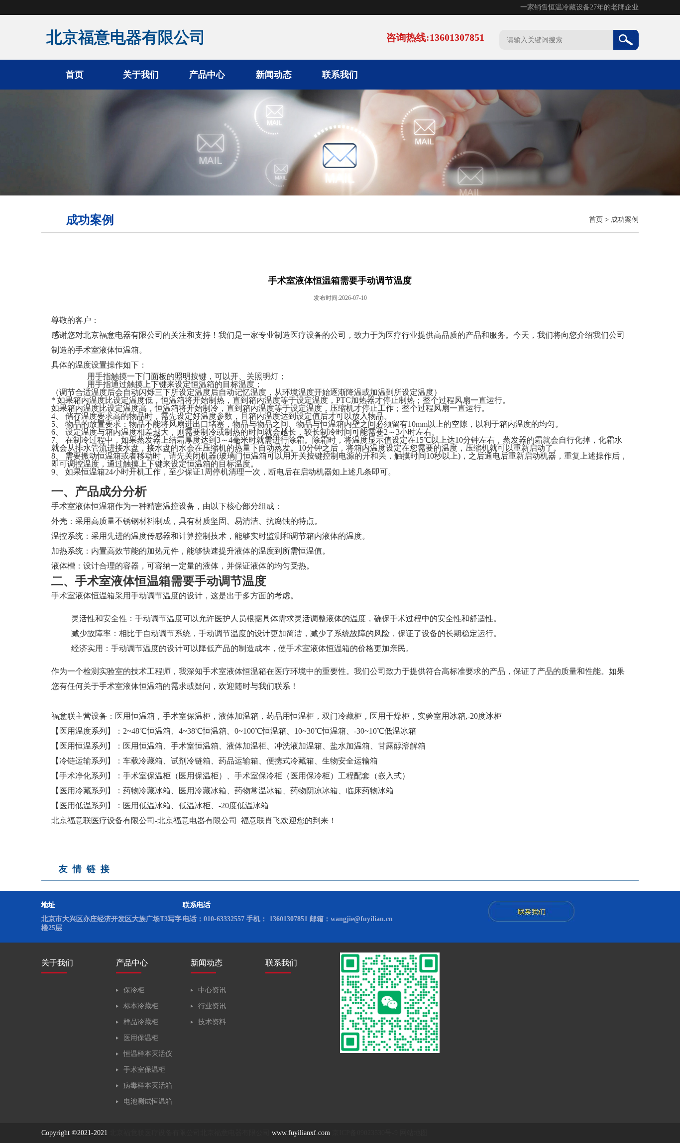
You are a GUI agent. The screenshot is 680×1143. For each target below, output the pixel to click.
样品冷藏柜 (140, 1022)
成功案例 (625, 219)
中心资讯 (212, 990)
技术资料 (212, 1022)
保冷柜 (133, 990)
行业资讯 (212, 1006)
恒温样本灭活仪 (147, 1053)
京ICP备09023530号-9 (365, 1133)
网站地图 (414, 1133)
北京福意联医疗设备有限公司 (155, 1133)
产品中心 (207, 75)
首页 (75, 75)
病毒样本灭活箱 (147, 1085)
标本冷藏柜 (140, 1006)
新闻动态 (274, 75)
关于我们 (141, 75)
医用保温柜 (140, 1038)
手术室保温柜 (144, 1069)
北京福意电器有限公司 (235, 1133)
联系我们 (340, 75)
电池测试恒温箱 (147, 1101)
